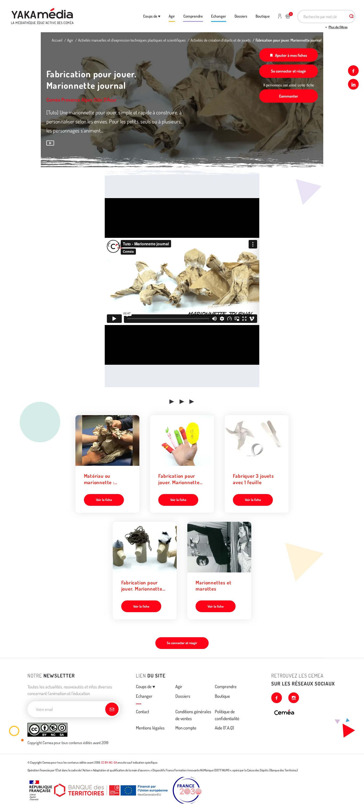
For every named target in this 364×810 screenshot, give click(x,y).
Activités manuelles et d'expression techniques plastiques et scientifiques (132, 40)
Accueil (57, 40)
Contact (142, 711)
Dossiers (240, 16)
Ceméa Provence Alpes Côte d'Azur (81, 100)
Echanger (218, 16)
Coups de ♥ (151, 16)
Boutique (263, 16)
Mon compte (185, 728)
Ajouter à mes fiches (291, 55)
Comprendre (193, 16)
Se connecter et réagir (288, 71)
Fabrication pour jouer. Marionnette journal (288, 40)
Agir (172, 16)
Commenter (288, 96)
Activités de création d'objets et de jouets (221, 40)
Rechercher (351, 16)
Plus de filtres (338, 27)
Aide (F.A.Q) (224, 728)
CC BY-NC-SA (109, 762)
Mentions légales (150, 728)
